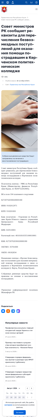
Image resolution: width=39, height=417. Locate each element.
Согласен (20, 412)
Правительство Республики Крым (13, 17)
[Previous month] (27, 388)
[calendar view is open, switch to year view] (19, 388)
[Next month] (31, 388)
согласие (8, 405)
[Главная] (4, 9)
